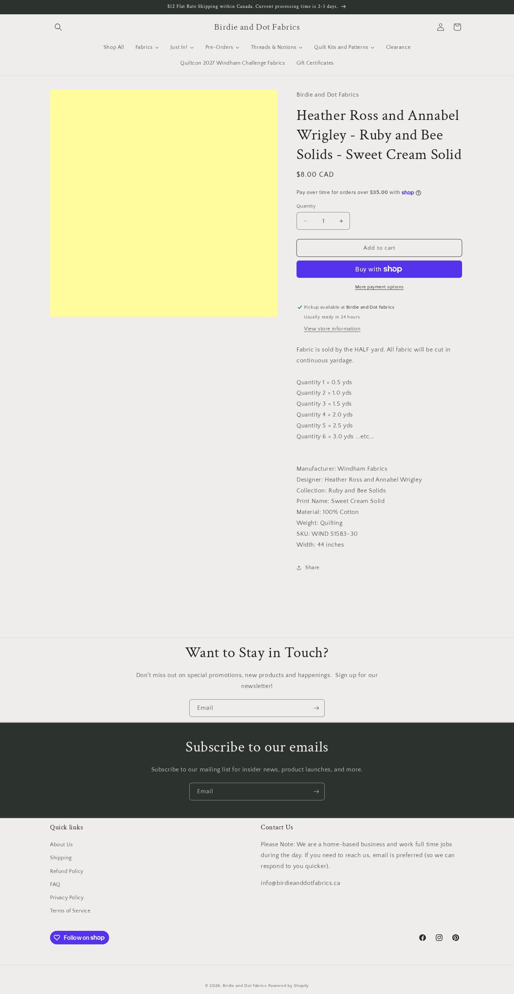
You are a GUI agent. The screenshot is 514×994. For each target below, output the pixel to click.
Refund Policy (67, 871)
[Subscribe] (316, 708)
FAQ (55, 885)
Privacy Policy (67, 898)
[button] (58, 27)
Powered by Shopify (288, 985)
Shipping (61, 858)
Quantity (306, 206)
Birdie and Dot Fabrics (244, 985)
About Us (61, 845)
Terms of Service (70, 911)
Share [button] (312, 568)
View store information (332, 329)
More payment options (379, 287)
